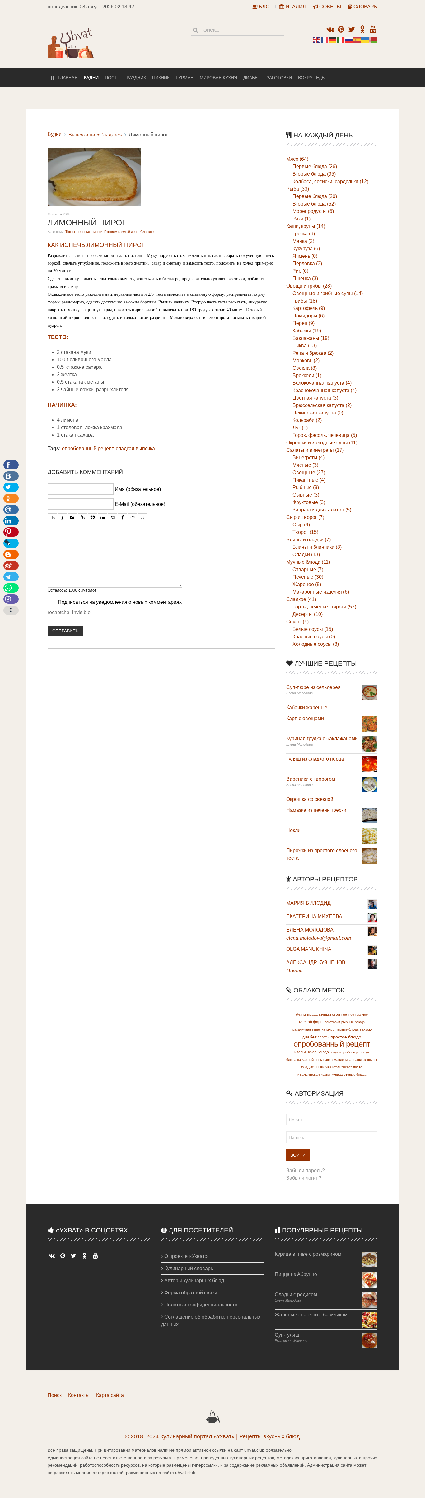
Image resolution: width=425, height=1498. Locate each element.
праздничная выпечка (308, 1029)
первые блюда (347, 1029)
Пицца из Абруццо (296, 1274)
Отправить (65, 630)
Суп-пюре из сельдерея (313, 687)
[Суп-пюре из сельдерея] (369, 692)
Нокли (293, 830)
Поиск (55, 1395)
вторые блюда (355, 1074)
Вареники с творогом (310, 779)
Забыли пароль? (305, 1170)
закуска (336, 1052)
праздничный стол (323, 1014)
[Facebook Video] (122, 517)
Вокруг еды (311, 77)
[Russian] (349, 39)
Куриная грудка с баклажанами (322, 738)
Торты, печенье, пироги (83, 231)
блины (301, 1014)
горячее (361, 1014)
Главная (65, 77)
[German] (333, 39)
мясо (330, 1029)
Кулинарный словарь (188, 1268)
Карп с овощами (305, 718)
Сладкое (147, 231)
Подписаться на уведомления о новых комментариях (120, 602)
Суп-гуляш (287, 1335)
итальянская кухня (313, 1074)
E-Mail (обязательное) (140, 504)
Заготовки (279, 77)
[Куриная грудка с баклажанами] (369, 743)
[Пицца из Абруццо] (369, 1279)
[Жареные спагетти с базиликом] (369, 1319)
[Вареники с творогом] (369, 784)
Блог (265, 6)
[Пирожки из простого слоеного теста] (369, 855)
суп (366, 1052)
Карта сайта (110, 1395)
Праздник (135, 77)
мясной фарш (311, 1022)
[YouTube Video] (112, 517)
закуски (366, 1029)
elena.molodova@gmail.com (318, 938)
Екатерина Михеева (314, 916)
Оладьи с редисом (296, 1294)
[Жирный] (52, 517)
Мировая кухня (218, 77)
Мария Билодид (308, 903)
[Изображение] (72, 517)
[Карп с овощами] (369, 723)
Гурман (185, 77)
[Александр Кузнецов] (372, 963)
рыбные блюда (353, 1022)
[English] (317, 39)
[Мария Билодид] (372, 904)
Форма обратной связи (190, 1292)
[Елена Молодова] (372, 930)
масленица (342, 1059)
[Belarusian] (373, 39)
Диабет (251, 77)
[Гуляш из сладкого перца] (369, 763)
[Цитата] (92, 517)
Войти (298, 1155)
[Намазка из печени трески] (369, 815)
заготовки (332, 1022)
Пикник (161, 77)
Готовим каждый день (121, 231)
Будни (91, 77)
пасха (328, 1059)
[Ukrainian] (365, 39)
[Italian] (341, 39)
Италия (295, 6)
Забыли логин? (303, 1178)
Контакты (79, 1395)
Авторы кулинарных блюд (193, 1280)
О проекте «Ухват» (185, 1256)
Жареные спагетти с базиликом (311, 1314)
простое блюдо (345, 1036)
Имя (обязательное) (138, 489)
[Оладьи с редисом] (369, 1299)
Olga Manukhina (308, 949)
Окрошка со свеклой (309, 799)
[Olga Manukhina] (372, 950)
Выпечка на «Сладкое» (95, 134)
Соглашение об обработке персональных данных (210, 1320)
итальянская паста (347, 1067)
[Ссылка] (82, 517)
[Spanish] (357, 39)
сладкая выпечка (135, 448)
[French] (325, 39)
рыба (347, 1052)
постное (347, 1014)
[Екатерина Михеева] (372, 917)
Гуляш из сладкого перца (315, 758)
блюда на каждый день (304, 1059)
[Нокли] (369, 835)
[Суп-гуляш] (369, 1340)
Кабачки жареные (306, 707)
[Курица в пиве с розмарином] (369, 1259)
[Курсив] (62, 517)
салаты (323, 1037)
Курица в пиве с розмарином (308, 1254)
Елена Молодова (310, 929)
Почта (294, 970)
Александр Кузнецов (315, 962)
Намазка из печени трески (316, 810)
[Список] (102, 517)
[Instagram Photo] (132, 517)
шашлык (359, 1059)
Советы (329, 6)
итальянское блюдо (311, 1052)
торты (357, 1052)
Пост (111, 77)
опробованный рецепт (87, 448)
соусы (372, 1059)
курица (337, 1074)
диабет (309, 1036)
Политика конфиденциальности (200, 1304)
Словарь (364, 6)
